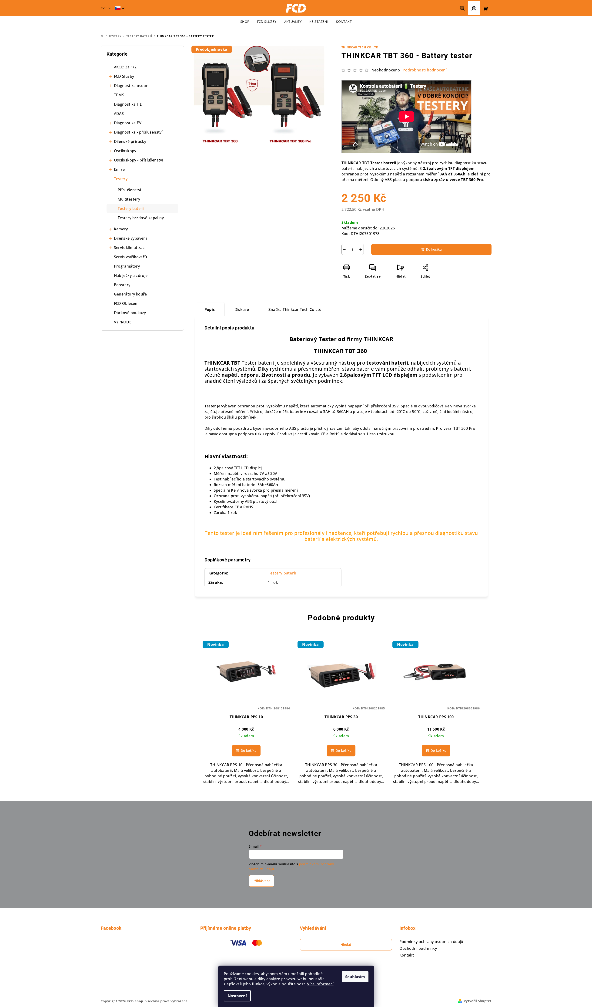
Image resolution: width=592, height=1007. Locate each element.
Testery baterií (131, 208)
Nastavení (237, 995)
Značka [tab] (294, 309)
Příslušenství (129, 189)
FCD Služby (124, 76)
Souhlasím (355, 976)
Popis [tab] (209, 309)
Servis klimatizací (130, 247)
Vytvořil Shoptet (477, 1001)
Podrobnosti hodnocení (424, 70)
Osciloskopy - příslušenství (138, 160)
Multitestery (129, 199)
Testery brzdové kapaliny (141, 217)
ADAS (119, 113)
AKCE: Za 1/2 (125, 67)
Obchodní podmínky (418, 948)
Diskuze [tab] (241, 309)
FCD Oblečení (126, 303)
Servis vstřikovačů (130, 256)
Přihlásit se (261, 881)
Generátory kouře (130, 294)
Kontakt (406, 955)
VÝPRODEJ (123, 322)
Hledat (346, 944)
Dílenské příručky (130, 141)
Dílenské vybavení (130, 238)
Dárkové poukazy (130, 312)
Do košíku (434, 249)
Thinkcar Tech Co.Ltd (359, 47)
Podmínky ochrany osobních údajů (431, 941)
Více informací (320, 984)
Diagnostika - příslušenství (138, 132)
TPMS (119, 94)
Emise (119, 169)
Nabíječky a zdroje (131, 275)
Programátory (127, 266)
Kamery (121, 229)
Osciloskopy (125, 150)
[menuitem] (245, 21)
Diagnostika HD (128, 104)
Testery (121, 178)
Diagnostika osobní (132, 85)
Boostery (122, 284)
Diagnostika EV (128, 122)
